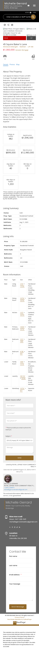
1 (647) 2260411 (9, 487)
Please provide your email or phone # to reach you (18, 429)
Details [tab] (5, 64)
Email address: (14, 575)
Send (19, 458)
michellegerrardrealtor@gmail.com (15, 489)
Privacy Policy (19, 617)
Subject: (8, 436)
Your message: (14, 584)
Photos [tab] (12, 64)
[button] (9, 527)
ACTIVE (27, 12)
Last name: (13, 565)
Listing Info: (8, 236)
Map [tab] (18, 64)
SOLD (34, 12)
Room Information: (12, 274)
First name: (13, 556)
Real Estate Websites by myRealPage (20, 619)
